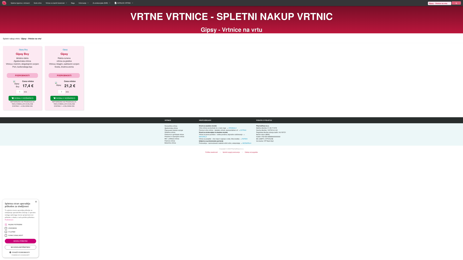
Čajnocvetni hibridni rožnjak (174, 130)
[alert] (20, 228)
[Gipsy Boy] (22, 49)
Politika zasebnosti (211, 152)
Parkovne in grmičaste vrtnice (174, 134)
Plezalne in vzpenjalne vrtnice (174, 136)
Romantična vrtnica (171, 126)
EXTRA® (243, 130)
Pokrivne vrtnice (170, 141)
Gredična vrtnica (170, 132)
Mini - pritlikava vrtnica (172, 139)
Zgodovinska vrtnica (171, 128)
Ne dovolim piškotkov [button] (20, 247)
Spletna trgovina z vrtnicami (20, 3)
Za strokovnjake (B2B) (100, 3)
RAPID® (245, 139)
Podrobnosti (22, 75)
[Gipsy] (64, 49)
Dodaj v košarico (23, 98)
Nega (73, 3)
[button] (20, 252)
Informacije (82, 3)
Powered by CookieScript (21, 255)
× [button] (36, 202)
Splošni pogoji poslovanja (231, 152)
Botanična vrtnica (170, 143)
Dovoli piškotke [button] (20, 241)
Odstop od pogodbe (251, 152)
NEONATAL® (247, 143)
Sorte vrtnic (38, 3)
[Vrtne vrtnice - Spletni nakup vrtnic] (456, 3)
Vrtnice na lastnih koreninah (55, 3)
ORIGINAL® (233, 128)
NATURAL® (203, 137)
